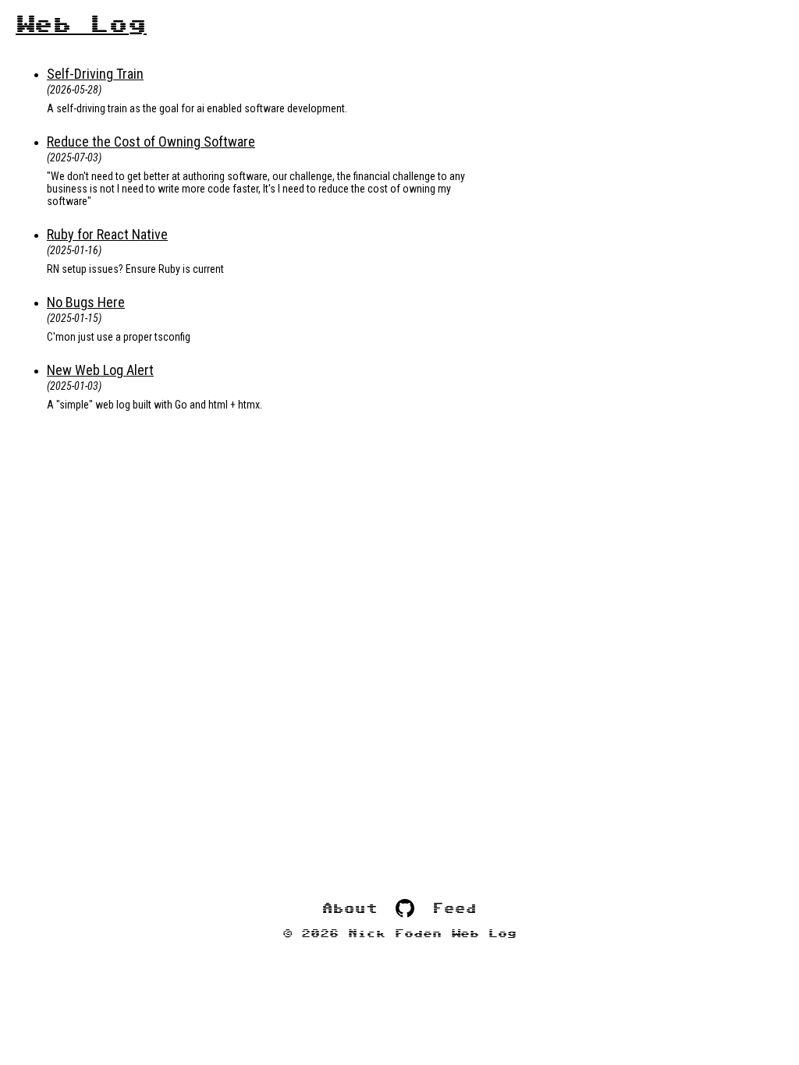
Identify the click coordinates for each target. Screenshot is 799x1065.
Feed (455, 909)
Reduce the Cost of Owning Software (151, 141)
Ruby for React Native (107, 234)
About (349, 909)
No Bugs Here (86, 302)
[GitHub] (405, 909)
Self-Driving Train (95, 73)
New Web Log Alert (100, 370)
